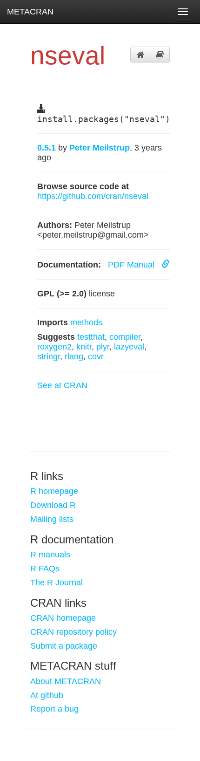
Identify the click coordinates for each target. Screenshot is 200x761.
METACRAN (30, 11)
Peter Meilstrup (99, 147)
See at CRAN (62, 385)
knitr (84, 346)
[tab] (140, 54)
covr (96, 356)
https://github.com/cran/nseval (92, 196)
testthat (91, 337)
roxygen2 (54, 346)
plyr (102, 346)
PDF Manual (132, 264)
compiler (124, 337)
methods (86, 322)
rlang (74, 356)
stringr (48, 356)
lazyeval (129, 346)
